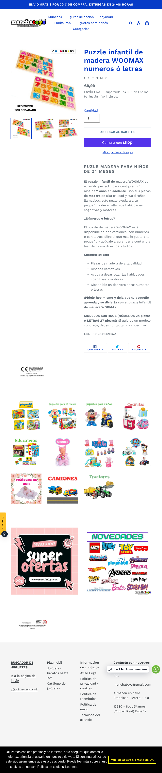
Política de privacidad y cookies (89, 683)
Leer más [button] (71, 766)
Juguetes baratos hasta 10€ (57, 673)
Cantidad (91, 110)
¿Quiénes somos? (24, 689)
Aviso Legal (88, 673)
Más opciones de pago (118, 152)
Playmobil (54, 662)
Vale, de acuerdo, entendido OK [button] (132, 759)
